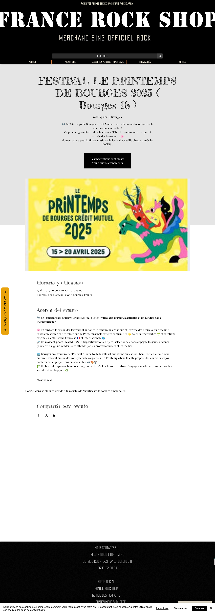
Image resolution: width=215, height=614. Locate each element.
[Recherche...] (160, 56)
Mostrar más (44, 380)
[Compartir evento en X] (46, 415)
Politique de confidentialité (31, 609)
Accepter (199, 608)
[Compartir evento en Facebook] (38, 415)
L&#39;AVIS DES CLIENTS (5, 311)
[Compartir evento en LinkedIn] (54, 415)
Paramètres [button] (162, 608)
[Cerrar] (211, 608)
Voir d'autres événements (107, 163)
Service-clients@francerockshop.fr (107, 561)
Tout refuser (180, 608)
